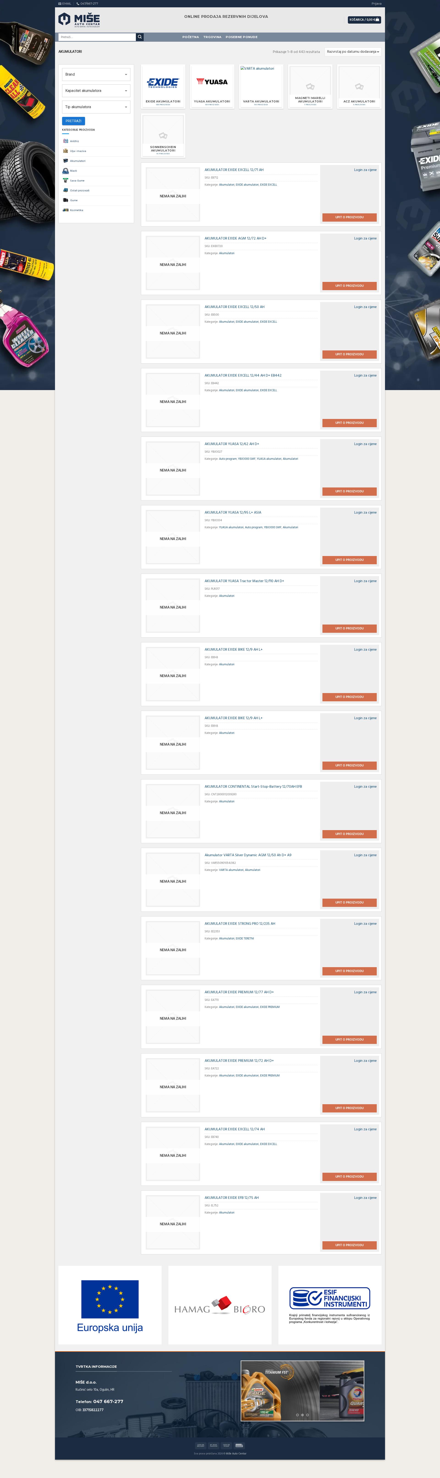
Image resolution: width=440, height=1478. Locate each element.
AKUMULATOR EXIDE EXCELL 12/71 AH (234, 170)
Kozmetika (76, 210)
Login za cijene (365, 170)
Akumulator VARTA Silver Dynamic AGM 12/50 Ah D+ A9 (248, 855)
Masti (73, 171)
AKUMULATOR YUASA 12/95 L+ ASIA (233, 513)
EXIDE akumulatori (247, 184)
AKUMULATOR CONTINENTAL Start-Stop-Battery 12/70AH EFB (253, 787)
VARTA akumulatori (231, 870)
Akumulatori (77, 161)
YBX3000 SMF (247, 459)
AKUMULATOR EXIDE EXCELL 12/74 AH (235, 1129)
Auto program (228, 459)
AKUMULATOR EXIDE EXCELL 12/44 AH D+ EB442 (243, 376)
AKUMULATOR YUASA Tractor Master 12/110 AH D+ (244, 581)
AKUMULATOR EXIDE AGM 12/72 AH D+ (236, 239)
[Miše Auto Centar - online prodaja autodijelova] (83, 20)
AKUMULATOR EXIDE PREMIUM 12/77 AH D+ (239, 992)
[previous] (249, 1391)
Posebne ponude (242, 37)
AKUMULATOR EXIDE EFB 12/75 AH (232, 1198)
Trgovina (212, 37)
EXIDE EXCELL (268, 184)
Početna (190, 37)
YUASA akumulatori (269, 459)
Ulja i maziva (78, 151)
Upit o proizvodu (350, 217)
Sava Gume (77, 181)
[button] (96, 74)
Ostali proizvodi (79, 190)
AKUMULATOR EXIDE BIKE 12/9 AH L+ (234, 650)
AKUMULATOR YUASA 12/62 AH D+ (232, 444)
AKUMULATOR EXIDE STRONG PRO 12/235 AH (240, 924)
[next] (355, 1391)
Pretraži (73, 121)
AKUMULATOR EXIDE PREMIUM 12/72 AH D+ (239, 1061)
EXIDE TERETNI (245, 938)
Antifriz (74, 141)
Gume (74, 200)
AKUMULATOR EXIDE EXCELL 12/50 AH (234, 307)
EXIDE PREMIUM (270, 1007)
